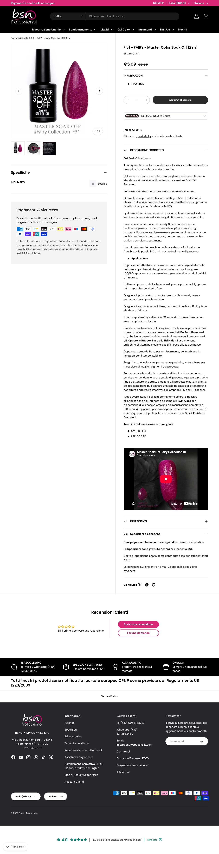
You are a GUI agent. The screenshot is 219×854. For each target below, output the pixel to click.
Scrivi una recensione (138, 624)
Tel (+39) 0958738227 (131, 723)
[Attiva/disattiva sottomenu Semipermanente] (95, 30)
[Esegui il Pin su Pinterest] (153, 584)
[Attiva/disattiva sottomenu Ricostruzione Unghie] (63, 30)
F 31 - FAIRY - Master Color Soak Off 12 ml (50, 38)
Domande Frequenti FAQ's (133, 758)
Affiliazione (123, 772)
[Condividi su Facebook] (146, 584)
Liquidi (105, 29)
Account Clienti (74, 781)
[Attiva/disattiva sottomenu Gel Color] (133, 30)
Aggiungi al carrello (180, 99)
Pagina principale (19, 38)
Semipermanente (80, 29)
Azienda (70, 723)
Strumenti (145, 29)
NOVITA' (158, 3)
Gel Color (124, 29)
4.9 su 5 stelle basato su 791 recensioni (116, 839)
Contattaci (123, 751)
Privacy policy (73, 736)
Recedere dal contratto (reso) (83, 750)
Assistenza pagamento (79, 757)
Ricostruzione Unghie (46, 29)
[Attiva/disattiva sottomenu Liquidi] (112, 30)
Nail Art (165, 29)
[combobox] (114, 16)
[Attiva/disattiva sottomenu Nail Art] (173, 30)
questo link (143, 136)
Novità (182, 29)
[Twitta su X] (140, 584)
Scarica (102, 183)
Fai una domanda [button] (138, 633)
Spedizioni (71, 729)
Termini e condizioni (77, 743)
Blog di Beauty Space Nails (81, 775)
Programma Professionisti (133, 765)
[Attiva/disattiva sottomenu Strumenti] (155, 30)
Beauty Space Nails (28, 813)
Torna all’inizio (109, 696)
